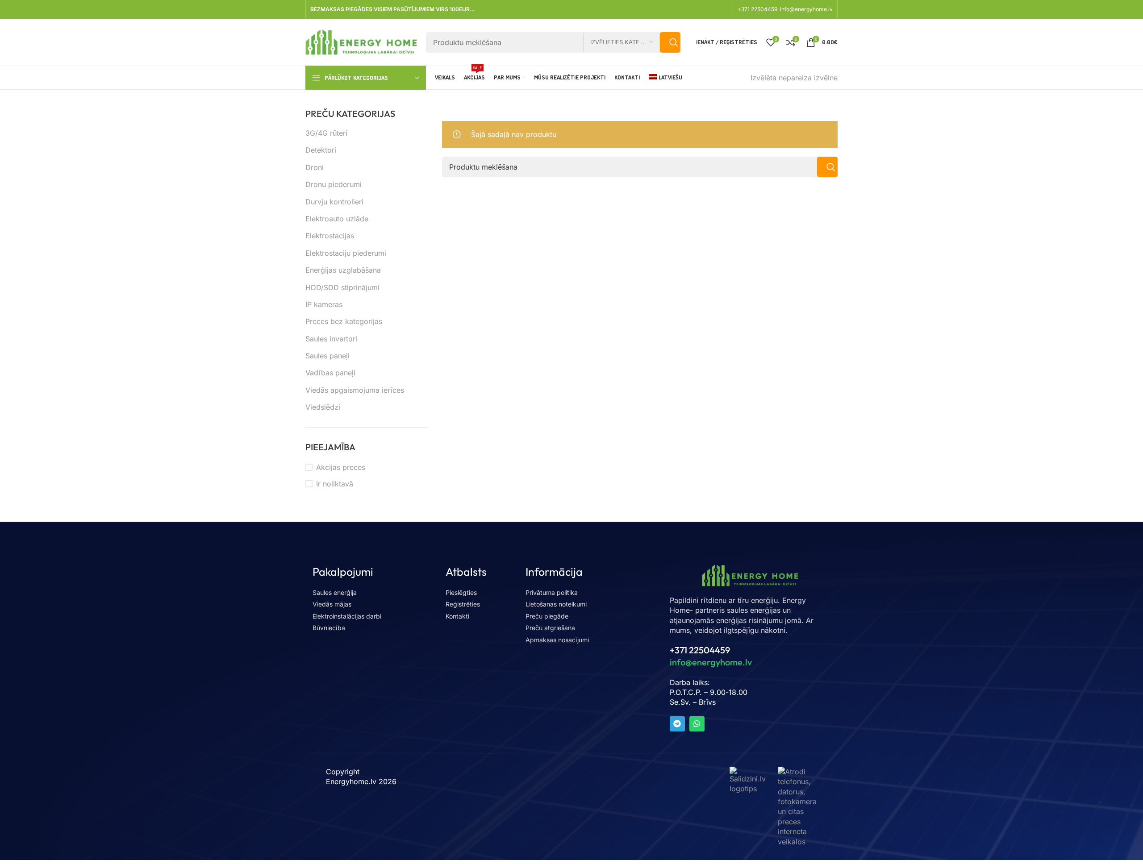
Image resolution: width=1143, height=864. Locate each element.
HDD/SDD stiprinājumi (342, 287)
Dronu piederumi (333, 184)
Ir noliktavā (334, 483)
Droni (314, 167)
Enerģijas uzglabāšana (343, 270)
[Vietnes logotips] (361, 41)
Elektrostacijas (329, 235)
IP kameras (323, 304)
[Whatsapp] (697, 723)
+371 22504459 (758, 9)
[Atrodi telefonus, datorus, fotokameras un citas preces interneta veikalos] (797, 806)
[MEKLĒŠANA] (670, 42)
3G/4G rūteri (326, 133)
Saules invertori (331, 338)
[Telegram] (677, 723)
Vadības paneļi (330, 372)
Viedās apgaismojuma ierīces (354, 390)
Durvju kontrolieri (334, 201)
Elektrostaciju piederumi (345, 253)
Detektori (320, 149)
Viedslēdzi (322, 407)
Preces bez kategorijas (343, 321)
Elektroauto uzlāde (336, 218)
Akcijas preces (340, 467)
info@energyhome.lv (806, 9)
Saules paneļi (327, 355)
